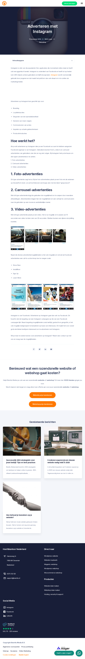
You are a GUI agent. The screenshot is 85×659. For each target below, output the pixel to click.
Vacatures (13, 651)
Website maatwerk (50, 560)
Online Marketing (25, 651)
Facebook (10, 612)
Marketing (42, 42)
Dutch (21, 655)
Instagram (54, 75)
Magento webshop (50, 564)
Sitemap (6, 651)
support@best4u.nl (13, 578)
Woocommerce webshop (53, 573)
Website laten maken (51, 586)
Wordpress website (51, 556)
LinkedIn (9, 616)
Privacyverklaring (27, 647)
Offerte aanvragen (69, 3)
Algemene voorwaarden (11, 647)
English (26, 655)
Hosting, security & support (53, 594)
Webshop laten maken (52, 590)
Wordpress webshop (51, 568)
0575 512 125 (11, 574)
